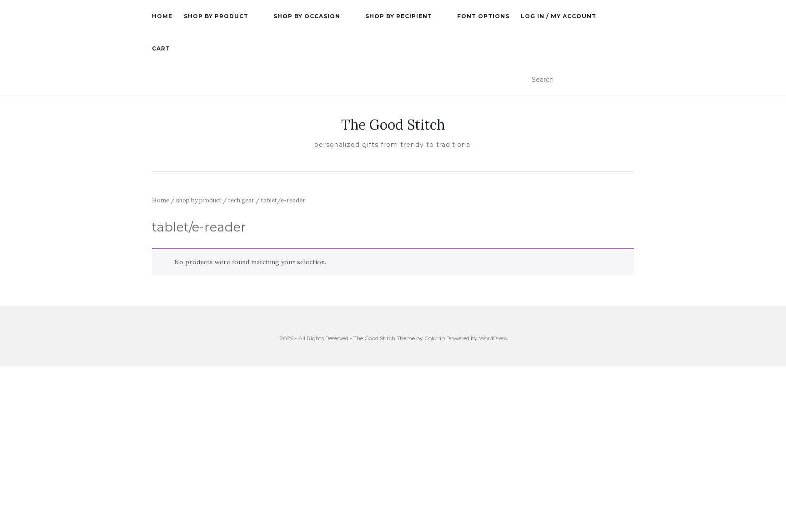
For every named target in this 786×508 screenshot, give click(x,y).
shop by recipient (398, 16)
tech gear (241, 200)
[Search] (628, 80)
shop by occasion (306, 16)
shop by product (216, 16)
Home (160, 200)
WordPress (493, 338)
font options (483, 16)
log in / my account (558, 16)
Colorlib (434, 338)
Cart (161, 48)
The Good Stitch (393, 124)
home (162, 16)
